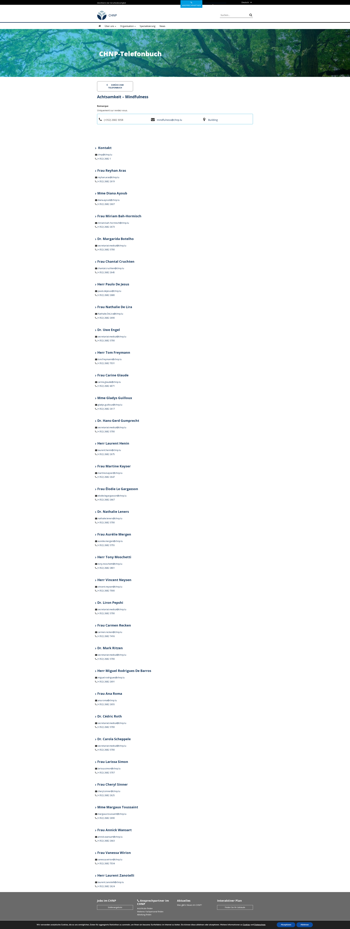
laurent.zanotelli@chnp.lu (111, 882)
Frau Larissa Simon (112, 761)
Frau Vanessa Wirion (114, 852)
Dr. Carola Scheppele (114, 739)
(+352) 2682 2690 (106, 317)
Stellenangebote (115, 907)
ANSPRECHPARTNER (191, 5)
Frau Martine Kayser (114, 466)
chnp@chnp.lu (105, 154)
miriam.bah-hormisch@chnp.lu (113, 222)
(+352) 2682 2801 (106, 567)
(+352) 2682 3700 (106, 249)
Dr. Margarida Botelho (115, 238)
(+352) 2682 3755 (106, 545)
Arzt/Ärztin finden (145, 908)
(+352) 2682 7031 (106, 363)
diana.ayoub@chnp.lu (108, 200)
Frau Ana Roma (109, 693)
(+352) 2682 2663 (106, 840)
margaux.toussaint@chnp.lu (112, 813)
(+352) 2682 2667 (106, 499)
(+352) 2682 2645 (106, 272)
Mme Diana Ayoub (112, 193)
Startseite (100, 26)
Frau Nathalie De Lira (114, 307)
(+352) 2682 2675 (106, 454)
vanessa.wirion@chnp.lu (110, 859)
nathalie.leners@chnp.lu (110, 518)
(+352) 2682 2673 (106, 226)
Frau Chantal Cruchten (115, 261)
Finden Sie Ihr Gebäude (235, 907)
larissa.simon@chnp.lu (109, 768)
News (162, 26)
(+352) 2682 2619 (106, 181)
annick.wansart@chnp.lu (110, 836)
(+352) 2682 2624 (106, 886)
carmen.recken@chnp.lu (110, 632)
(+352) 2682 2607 (106, 204)
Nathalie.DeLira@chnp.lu (110, 313)
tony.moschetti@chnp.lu (110, 563)
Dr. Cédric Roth (109, 716)
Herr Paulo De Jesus (113, 284)
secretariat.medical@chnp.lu (112, 245)
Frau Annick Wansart (114, 830)
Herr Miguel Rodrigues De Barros (124, 670)
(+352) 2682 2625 (106, 795)
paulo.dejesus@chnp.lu (109, 291)
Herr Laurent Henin (113, 443)
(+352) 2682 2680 (106, 295)
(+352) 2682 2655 (106, 704)
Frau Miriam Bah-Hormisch (119, 216)
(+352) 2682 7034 (106, 863)
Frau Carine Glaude (113, 375)
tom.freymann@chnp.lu (110, 359)
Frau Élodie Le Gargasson (117, 489)
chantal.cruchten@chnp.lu (111, 268)
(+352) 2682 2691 (106, 681)
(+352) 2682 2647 (106, 476)
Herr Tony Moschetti (114, 557)
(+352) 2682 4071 (106, 385)
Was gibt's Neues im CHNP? (189, 905)
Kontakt (104, 147)
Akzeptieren (286, 924)
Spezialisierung (147, 26)
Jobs (216, 5)
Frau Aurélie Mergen (114, 534)
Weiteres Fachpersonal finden (150, 911)
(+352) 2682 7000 (106, 590)
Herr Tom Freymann (113, 352)
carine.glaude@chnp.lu (109, 382)
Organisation (127, 26)
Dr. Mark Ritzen (110, 648)
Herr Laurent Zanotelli (115, 875)
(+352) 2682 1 (104, 158)
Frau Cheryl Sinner (112, 784)
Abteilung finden (144, 914)
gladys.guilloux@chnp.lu (110, 404)
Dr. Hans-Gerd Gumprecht (118, 420)
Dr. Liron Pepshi (110, 602)
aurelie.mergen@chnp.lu (110, 541)
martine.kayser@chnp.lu (110, 472)
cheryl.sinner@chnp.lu (109, 791)
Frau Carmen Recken (114, 625)
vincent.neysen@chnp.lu (110, 586)
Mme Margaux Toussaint (117, 807)
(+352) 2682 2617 (106, 408)
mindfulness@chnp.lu (169, 119)
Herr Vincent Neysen (114, 580)
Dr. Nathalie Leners (113, 511)
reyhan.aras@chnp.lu (108, 177)
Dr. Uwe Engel (108, 329)
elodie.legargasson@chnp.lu (112, 495)
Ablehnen (305, 924)
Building (213, 119)
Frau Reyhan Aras (111, 170)
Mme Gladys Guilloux (114, 398)
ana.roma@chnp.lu (107, 700)
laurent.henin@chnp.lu (109, 450)
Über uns (110, 26)
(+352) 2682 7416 (106, 636)
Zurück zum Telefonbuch (116, 86)
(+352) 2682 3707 (106, 772)
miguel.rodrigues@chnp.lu (111, 677)
